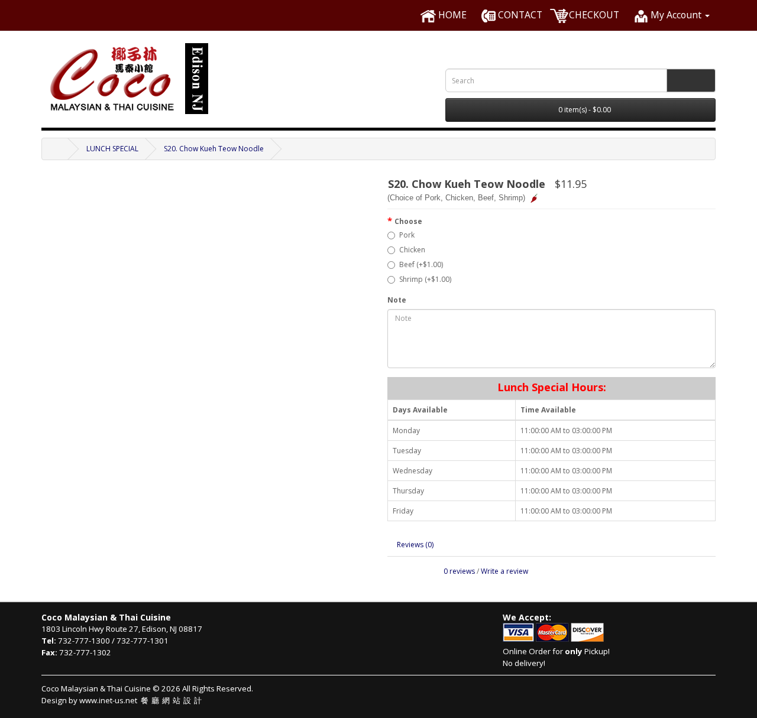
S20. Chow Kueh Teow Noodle (214, 149)
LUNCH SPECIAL (112, 149)
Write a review (504, 571)
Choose (408, 221)
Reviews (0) (415, 545)
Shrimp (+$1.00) (425, 279)
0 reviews (459, 571)
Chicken (412, 250)
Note (396, 300)
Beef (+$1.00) (421, 264)
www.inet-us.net (142, 700)
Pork (407, 235)
